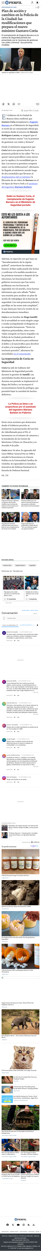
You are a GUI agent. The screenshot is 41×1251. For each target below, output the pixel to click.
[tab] (10, 625)
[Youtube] (18, 1225)
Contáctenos (23, 1231)
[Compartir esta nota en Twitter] (8, 104)
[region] (20, 727)
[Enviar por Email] (19, 104)
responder (9, 640)
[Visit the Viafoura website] (35, 842)
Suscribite (10, 245)
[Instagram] (24, 1225)
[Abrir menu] (3, 2)
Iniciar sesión (25, 610)
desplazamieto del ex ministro (16, 176)
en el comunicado (22, 353)
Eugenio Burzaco (20, 565)
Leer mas (35, 692)
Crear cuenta (34, 610)
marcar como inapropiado (34, 642)
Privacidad (31, 1231)
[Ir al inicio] (13, 2)
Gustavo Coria (7, 565)
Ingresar (32, 3)
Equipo (37, 1231)
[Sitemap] (34, 1225)
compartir (27, 640)
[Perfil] (20, 1220)
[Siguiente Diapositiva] (38, 587)
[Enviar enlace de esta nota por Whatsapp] (14, 104)
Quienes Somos (14, 1231)
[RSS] (28, 1225)
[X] (13, 1225)
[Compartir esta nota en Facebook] (3, 104)
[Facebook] (7, 1225)
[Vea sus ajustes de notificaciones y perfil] (37, 3)
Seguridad (32, 565)
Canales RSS (5, 1231)
